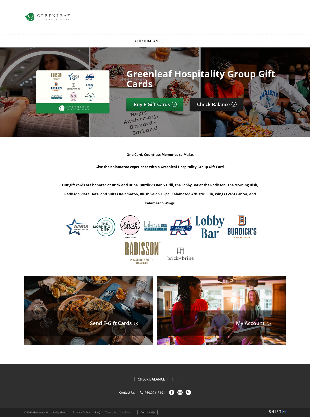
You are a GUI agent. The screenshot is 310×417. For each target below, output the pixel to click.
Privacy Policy (81, 412)
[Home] (47, 17)
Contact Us (127, 392)
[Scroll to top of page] (302, 353)
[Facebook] (171, 392)
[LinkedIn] (188, 392)
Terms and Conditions (119, 412)
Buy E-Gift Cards (152, 104)
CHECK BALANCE (148, 41)
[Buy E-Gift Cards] (73, 113)
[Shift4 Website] (277, 411)
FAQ (97, 412)
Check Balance (214, 104)
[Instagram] (180, 392)
